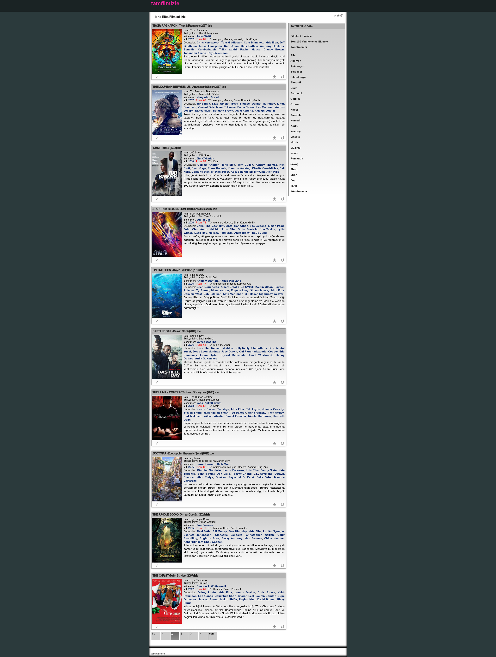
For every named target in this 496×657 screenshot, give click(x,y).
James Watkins (206, 341)
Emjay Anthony (232, 538)
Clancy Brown (274, 49)
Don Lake (223, 473)
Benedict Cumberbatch (200, 49)
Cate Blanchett (254, 42)
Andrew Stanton (207, 280)
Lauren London (266, 595)
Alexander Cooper (266, 351)
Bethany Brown (223, 110)
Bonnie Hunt (206, 473)
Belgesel (296, 71)
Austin (270, 110)
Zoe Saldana (258, 225)
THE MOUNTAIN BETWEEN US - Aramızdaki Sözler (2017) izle (189, 86)
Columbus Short (225, 595)
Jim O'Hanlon (205, 158)
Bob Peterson (212, 293)
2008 (191, 405)
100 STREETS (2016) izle (166, 147)
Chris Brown (266, 592)
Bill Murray (220, 531)
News (294, 153)
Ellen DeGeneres (208, 286)
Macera (295, 136)
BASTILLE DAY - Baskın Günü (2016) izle (176, 331)
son (211, 633)
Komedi (295, 120)
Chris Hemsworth (208, 42)
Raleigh (260, 110)
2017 (191, 39)
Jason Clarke (206, 409)
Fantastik (296, 93)
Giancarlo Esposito (228, 534)
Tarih (293, 185)
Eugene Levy (239, 290)
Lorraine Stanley (203, 171)
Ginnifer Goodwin (209, 470)
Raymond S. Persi (241, 477)
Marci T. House (226, 107)
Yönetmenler (298, 46)
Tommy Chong (242, 473)
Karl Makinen (193, 416)
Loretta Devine (245, 592)
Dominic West (193, 293)
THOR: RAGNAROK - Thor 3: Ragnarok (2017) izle (182, 25)
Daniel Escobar (236, 416)
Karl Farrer (245, 351)
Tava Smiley (276, 412)
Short (294, 169)
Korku (294, 125)
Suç (292, 180)
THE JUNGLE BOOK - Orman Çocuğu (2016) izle (181, 514)
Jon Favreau (205, 525)
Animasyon (297, 66)
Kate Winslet (220, 103)
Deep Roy (200, 232)
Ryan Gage (199, 168)
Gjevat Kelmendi (233, 355)
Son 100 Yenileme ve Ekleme (309, 41)
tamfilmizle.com (302, 26)
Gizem (294, 104)
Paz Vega (223, 409)
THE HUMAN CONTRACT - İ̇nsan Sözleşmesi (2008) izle (185, 392)
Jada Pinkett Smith (209, 402)
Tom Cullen (245, 164)
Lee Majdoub (265, 107)
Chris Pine (203, 225)
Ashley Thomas (266, 164)
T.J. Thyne (253, 409)
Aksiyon (295, 60)
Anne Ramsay (257, 412)
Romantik (296, 158)
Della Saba (264, 477)
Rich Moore (224, 464)
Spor (293, 174)
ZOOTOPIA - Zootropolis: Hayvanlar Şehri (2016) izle (183, 453)
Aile (292, 55)
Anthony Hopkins (272, 46)
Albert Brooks (230, 286)
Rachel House (250, 49)
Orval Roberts (244, 110)
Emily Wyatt (257, 171)
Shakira (221, 477)
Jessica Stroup (208, 599)
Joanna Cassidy (273, 409)
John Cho (191, 229)
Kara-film (296, 115)
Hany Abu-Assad (208, 97)
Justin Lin (203, 219)
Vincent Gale (206, 107)
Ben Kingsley (238, 531)
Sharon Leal (246, 595)
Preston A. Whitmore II (211, 586)
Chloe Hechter (274, 538)
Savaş (294, 163)
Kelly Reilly (242, 348)
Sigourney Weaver (271, 293)
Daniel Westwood (260, 355)
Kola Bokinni (239, 171)
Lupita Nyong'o (273, 531)
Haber (294, 109)
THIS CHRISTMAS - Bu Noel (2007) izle (175, 575)
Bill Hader (251, 293)
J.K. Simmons (263, 473)
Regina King (247, 599)
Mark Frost (222, 171)
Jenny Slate (269, 470)
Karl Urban (231, 46)
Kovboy (295, 131)
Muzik (294, 142)
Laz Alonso (205, 595)
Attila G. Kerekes (206, 358)
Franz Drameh (217, 168)
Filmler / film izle (301, 36)
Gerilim (295, 98)
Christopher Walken (260, 534)
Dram (293, 87)
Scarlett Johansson (197, 534)
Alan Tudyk (205, 477)
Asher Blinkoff (193, 541)
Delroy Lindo (207, 592)
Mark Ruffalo (249, 46)
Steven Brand (193, 412)
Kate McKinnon (233, 293)
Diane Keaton (220, 290)
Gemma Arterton (208, 164)
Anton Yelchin (210, 229)
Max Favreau (253, 538)
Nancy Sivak (203, 110)
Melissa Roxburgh (221, 232)
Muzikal (295, 147)
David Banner (266, 599)
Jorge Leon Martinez (206, 351)
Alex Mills (272, 171)
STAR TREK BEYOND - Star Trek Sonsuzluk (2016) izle (184, 208)
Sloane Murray (259, 290)
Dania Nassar (246, 107)
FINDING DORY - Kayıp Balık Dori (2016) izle (178, 270)
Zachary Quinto (222, 225)
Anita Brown (242, 232)
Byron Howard (206, 464)
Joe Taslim (267, 229)
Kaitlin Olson (264, 286)
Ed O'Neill (247, 286)
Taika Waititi (205, 36)
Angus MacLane (230, 280)
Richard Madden (222, 348)
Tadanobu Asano (195, 53)
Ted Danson (238, 412)
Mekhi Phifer (228, 599)
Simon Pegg (276, 225)
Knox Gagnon (213, 541)
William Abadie (214, 416)
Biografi (295, 82)
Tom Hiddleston (231, 42)
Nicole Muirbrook (259, 416)
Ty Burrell (202, 290)
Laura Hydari (209, 355)
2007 (191, 589)
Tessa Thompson (210, 46)
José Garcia (229, 351)
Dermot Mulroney (263, 103)
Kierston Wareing (239, 168)
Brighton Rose (210, 538)
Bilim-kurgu (298, 77)
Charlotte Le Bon (262, 348)
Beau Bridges (240, 103)
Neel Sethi (204, 531)
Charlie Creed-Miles (265, 168)
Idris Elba (271, 42)
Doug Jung (259, 232)
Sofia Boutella (247, 229)
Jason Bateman (233, 470)
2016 (191, 161)
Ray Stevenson (218, 53)
